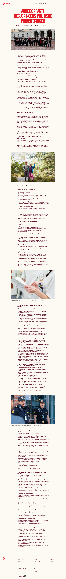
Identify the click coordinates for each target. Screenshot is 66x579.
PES (23, 576)
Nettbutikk (52, 559)
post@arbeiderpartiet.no (22, 568)
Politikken (41, 3)
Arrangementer (37, 561)
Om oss (35, 558)
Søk (45, 3)
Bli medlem (36, 3)
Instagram (35, 569)
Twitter (35, 568)
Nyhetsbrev (36, 571)
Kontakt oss (36, 563)
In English (52, 561)
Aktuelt (8, 3)
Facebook (35, 566)
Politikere (20, 561)
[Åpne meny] (62, 3)
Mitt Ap (51, 558)
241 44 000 (20, 566)
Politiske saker (21, 559)
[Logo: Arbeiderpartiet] (4, 3)
